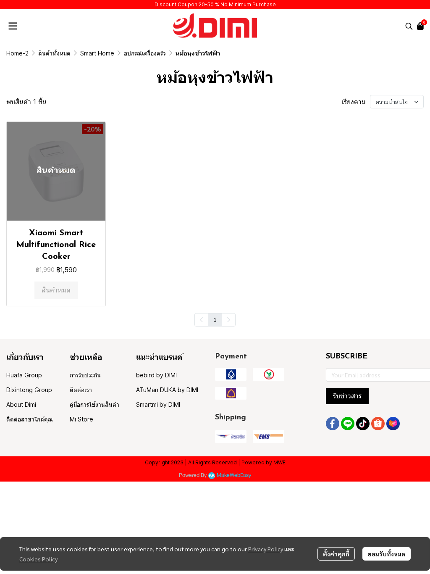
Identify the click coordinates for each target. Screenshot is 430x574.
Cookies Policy (38, 559)
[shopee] (378, 423)
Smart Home (97, 53)
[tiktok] (363, 423)
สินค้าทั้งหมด (54, 53)
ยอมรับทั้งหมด (386, 554)
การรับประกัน (85, 375)
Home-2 (17, 53)
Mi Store (81, 419)
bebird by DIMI (156, 375)
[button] (409, 26)
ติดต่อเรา (81, 389)
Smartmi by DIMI (158, 404)
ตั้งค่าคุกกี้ (336, 554)
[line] (347, 423)
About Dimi (21, 404)
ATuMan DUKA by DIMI (167, 389)
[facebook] (332, 423)
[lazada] (393, 423)
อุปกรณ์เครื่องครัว (145, 53)
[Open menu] (12, 26)
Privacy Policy (265, 549)
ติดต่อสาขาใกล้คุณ (29, 419)
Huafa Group (24, 375)
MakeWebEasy (234, 475)
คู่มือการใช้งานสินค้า (94, 404)
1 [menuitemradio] (215, 319)
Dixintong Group (29, 389)
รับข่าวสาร (347, 396)
